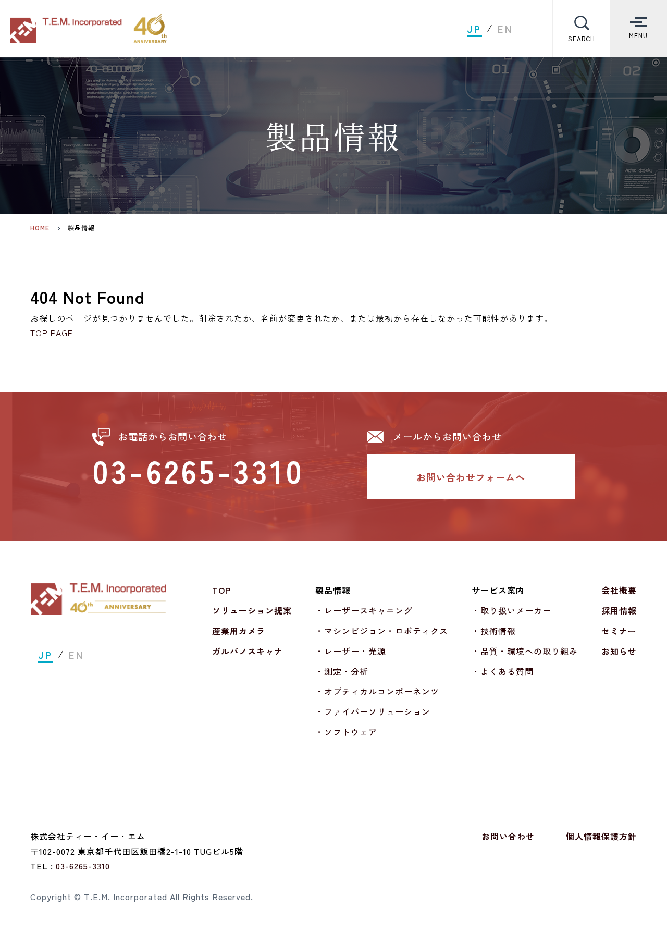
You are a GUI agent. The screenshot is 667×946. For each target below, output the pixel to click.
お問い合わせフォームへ (470, 477)
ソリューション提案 (252, 610)
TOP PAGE (51, 332)
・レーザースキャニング (364, 610)
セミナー (619, 630)
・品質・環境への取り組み (525, 651)
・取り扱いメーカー (511, 610)
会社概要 (619, 590)
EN (505, 28)
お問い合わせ (508, 836)
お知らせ (619, 651)
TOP (221, 590)
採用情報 (619, 610)
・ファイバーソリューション (372, 711)
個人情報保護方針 (601, 836)
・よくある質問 (503, 671)
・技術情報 (494, 630)
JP (474, 28)
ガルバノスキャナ (247, 651)
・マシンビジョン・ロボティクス (381, 630)
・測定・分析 (341, 671)
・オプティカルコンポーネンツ (377, 691)
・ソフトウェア (346, 732)
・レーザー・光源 (350, 651)
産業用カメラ (238, 630)
